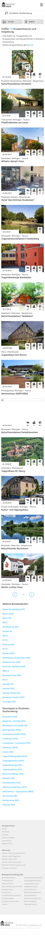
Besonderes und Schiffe (12, 886)
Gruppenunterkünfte (10, 901)
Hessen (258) (8, 653)
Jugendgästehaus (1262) (13, 761)
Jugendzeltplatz (31, 886)
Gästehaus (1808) (10, 747)
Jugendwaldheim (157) (12, 769)
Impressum (6, 841)
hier (31, 45)
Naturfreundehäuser (32, 892)
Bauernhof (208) (9, 717)
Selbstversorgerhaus (33, 898)
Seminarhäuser (30, 901)
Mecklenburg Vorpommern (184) (16, 658)
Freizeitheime (7, 881)
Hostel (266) (7, 752)
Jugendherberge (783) (12, 765)
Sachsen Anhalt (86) (11, 693)
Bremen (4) (7, 631)
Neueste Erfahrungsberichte (14, 865)
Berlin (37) (7, 618)
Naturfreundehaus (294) (13, 774)
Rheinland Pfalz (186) (11, 675)
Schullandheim (30, 895)
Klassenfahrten (30, 889)
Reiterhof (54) (8, 778)
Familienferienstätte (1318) (14, 734)
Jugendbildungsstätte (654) (14, 756)
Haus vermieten (8, 838)
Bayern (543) (8, 614)
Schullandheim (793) (11, 783)
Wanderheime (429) (10, 800)
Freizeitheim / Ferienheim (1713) (16, 743)
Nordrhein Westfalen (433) (13, 666)
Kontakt (5, 835)
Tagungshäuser (30, 904)
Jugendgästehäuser (32, 881)
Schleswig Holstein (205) (13, 697)
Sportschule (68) (9, 796)
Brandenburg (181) (10, 627)
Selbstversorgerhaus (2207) (14, 787)
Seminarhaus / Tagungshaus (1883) (18, 791)
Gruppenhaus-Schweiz (11, 895)
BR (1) (4, 622)
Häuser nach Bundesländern (14, 853)
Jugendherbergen (31, 884)
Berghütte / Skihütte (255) (14, 721)
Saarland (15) (8, 684)
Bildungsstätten (9, 878)
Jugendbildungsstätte (33, 878)
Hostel (4, 904)
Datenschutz (7, 843)
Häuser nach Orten (10, 859)
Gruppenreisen (8, 898)
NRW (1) (5, 671)
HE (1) (4, 649)
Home (4, 829)
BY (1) (4, 640)
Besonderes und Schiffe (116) (14, 725)
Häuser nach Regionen (11, 856)
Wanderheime (7, 884)
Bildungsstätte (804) (11, 730)
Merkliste (5, 832)
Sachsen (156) (8, 688)
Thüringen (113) (9, 702)
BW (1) (5, 636)
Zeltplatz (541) (8, 805)
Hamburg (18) (8, 644)
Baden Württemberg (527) (13, 609)
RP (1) (4, 680)
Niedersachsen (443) (11, 662)
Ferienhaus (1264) (10, 739)
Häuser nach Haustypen (12, 862)
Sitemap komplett (9, 868)
